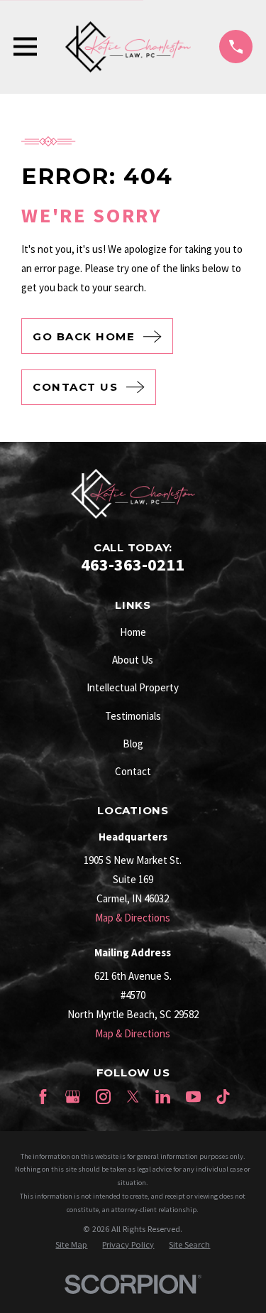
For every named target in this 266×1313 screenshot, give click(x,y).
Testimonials (133, 716)
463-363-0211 (132, 564)
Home (133, 632)
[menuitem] (71, 1245)
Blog (133, 743)
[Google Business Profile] (72, 1096)
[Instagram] (103, 1096)
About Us (132, 659)
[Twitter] (133, 1096)
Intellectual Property (133, 687)
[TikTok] (223, 1096)
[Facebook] (42, 1096)
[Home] (128, 47)
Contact (133, 771)
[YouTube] (193, 1096)
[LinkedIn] (162, 1096)
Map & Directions (132, 917)
